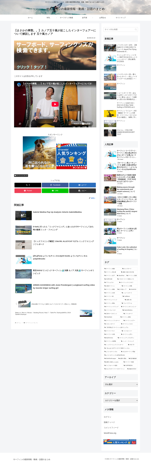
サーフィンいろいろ (21, 175)
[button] (82, 190)
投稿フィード (109, 422)
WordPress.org (110, 433)
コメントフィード (111, 428)
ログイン (107, 417)
